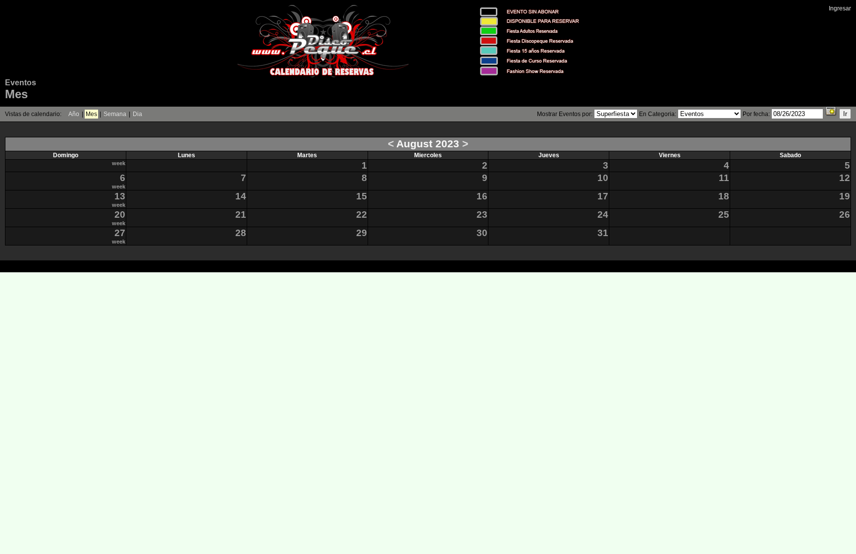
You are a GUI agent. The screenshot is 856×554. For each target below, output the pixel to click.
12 (844, 178)
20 (119, 214)
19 (844, 196)
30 (482, 233)
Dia (137, 114)
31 (602, 233)
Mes (91, 114)
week (118, 163)
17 (602, 196)
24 (602, 214)
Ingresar (840, 8)
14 (240, 196)
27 (119, 233)
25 (723, 214)
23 (482, 214)
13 (119, 196)
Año (73, 114)
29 (361, 233)
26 (844, 214)
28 (240, 233)
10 (602, 178)
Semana (115, 114)
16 (482, 196)
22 (361, 214)
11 (724, 178)
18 (723, 196)
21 (240, 214)
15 (361, 196)
